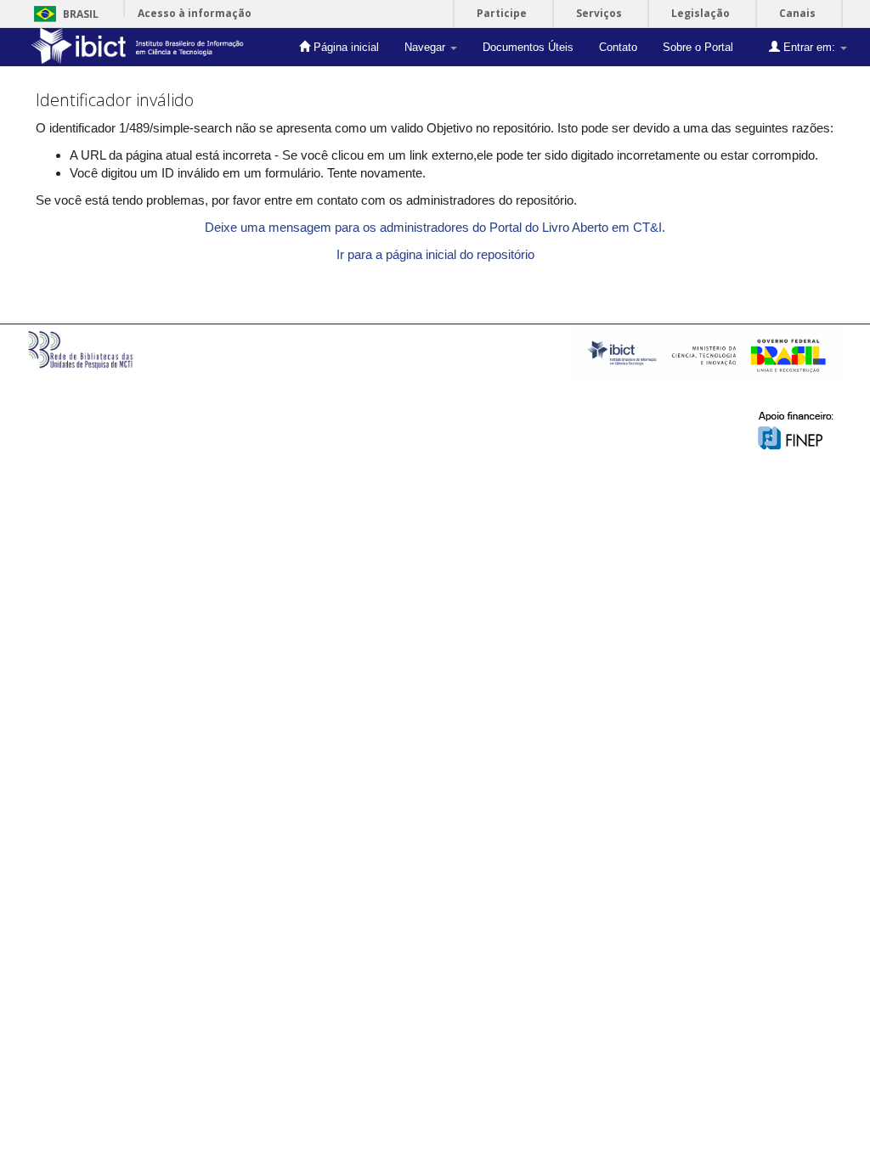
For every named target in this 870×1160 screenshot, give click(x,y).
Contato (618, 47)
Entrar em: (809, 47)
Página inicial (344, 47)
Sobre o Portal (698, 47)
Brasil (63, 14)
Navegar (426, 47)
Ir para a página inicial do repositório (435, 254)
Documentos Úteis (528, 47)
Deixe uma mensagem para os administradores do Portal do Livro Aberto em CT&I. (435, 227)
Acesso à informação (194, 13)
